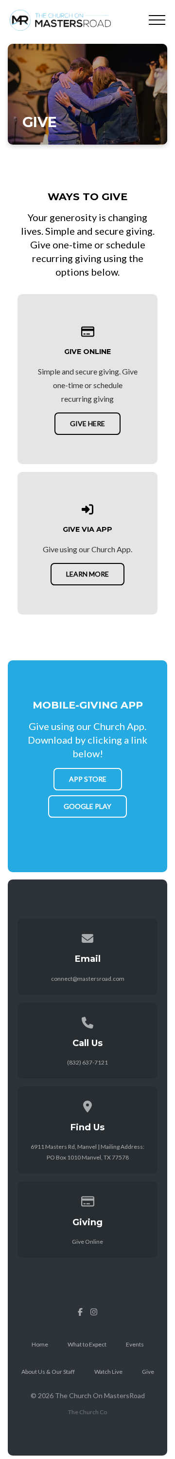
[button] (157, 20)
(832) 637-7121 (87, 1062)
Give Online (87, 1241)
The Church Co (87, 1412)
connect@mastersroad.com (87, 978)
